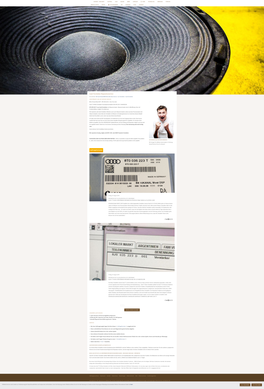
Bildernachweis (142, 376)
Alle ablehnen (245, 385)
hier (102, 341)
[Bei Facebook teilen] (165, 219)
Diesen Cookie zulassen (132, 310)
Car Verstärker (121, 96)
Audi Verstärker (129, 96)
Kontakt (108, 376)
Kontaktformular (121, 339)
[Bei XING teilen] (170, 219)
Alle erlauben (257, 385)
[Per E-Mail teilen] (172, 219)
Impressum (102, 376)
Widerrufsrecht (130, 376)
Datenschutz (115, 376)
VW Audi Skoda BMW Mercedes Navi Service (106, 96)
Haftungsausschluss (94, 376)
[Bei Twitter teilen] (167, 219)
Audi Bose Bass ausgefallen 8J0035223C (100, 345)
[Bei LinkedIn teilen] (168, 219)
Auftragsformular (121, 326)
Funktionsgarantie (151, 376)
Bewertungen (122, 376)
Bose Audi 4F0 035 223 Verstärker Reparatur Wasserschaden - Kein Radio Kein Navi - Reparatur (114, 353)
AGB (136, 376)
